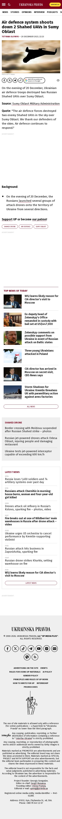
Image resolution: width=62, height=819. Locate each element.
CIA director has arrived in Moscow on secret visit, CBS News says (40, 372)
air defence (25, 227)
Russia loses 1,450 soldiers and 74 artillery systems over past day (26, 480)
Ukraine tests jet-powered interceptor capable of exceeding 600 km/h (28, 453)
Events (44, 668)
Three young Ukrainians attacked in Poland (39, 352)
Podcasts (52, 12)
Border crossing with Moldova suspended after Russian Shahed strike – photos (31, 429)
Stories (15, 12)
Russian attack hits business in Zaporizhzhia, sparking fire (24, 550)
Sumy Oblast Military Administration (36, 103)
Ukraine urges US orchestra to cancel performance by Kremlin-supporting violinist (28, 536)
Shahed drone (10, 227)
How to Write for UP (23, 683)
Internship (42, 683)
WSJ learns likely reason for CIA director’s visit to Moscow (41, 299)
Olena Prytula (39, 786)
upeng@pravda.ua (39, 788)
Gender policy (30, 675)
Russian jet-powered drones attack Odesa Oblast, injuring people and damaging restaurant (31, 441)
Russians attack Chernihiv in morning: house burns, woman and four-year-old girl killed (29, 494)
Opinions (27, 12)
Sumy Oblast (41, 227)
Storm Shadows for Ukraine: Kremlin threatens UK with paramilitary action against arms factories (41, 391)
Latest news (12, 472)
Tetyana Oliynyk (10, 36)
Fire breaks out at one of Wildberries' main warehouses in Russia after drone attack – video (31, 521)
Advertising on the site (26, 668)
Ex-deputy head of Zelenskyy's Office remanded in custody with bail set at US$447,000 (40, 319)
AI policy (47, 672)
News (5, 12)
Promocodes (31, 687)
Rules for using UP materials (24, 672)
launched (24, 200)
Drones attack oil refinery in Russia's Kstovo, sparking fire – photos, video (28, 508)
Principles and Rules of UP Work (30, 679)
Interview (39, 12)
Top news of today (15, 290)
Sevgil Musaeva (38, 783)
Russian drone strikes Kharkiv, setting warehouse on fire (28, 562)
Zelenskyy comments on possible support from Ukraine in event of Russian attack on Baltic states (41, 337)
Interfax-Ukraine (24, 738)
